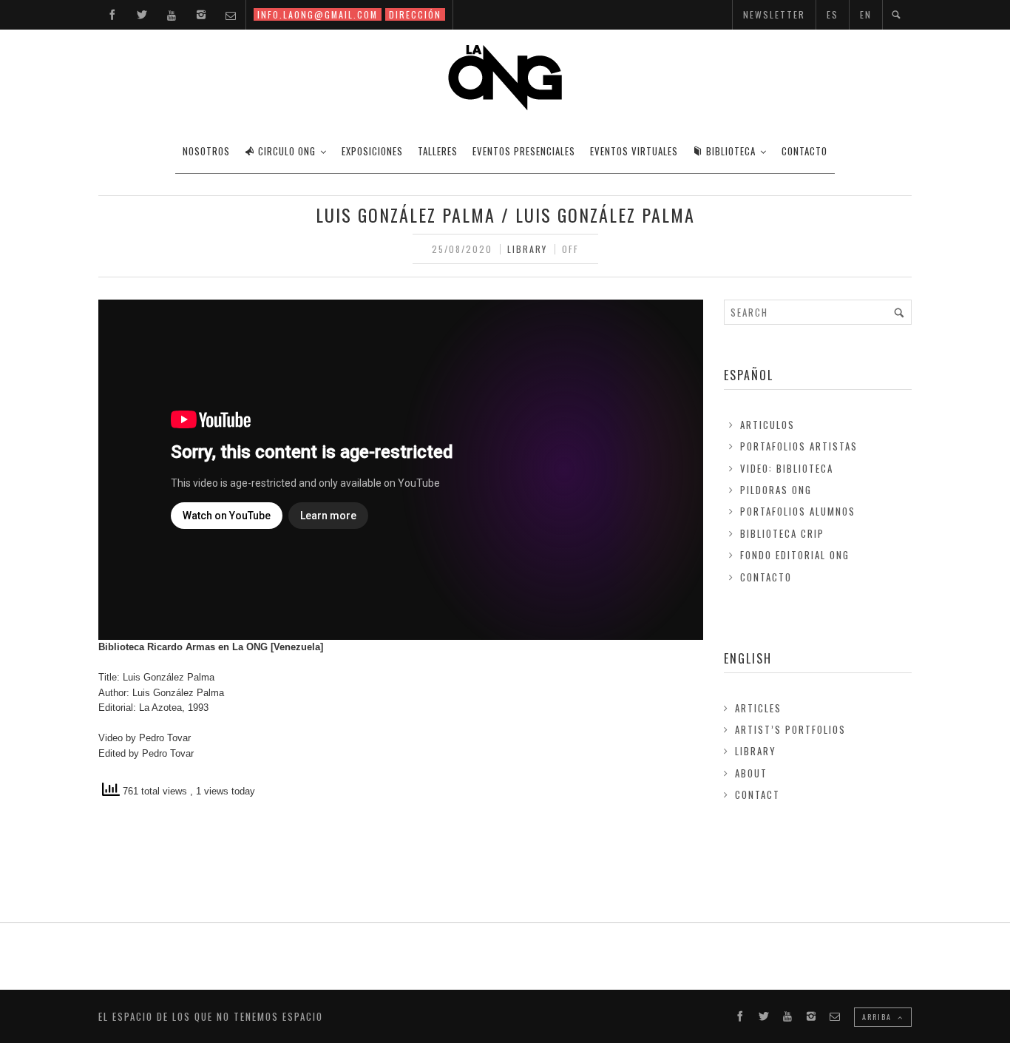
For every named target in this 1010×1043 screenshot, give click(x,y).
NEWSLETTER (774, 14)
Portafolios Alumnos (797, 511)
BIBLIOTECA (731, 151)
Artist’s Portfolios (790, 729)
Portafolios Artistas (799, 446)
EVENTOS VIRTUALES (634, 151)
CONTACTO (804, 151)
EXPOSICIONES (372, 151)
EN (866, 14)
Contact (757, 794)
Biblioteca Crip (782, 533)
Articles (758, 708)
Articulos (767, 424)
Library (527, 249)
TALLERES (438, 151)
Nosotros (206, 151)
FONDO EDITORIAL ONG (795, 554)
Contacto (766, 577)
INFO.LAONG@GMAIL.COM (317, 14)
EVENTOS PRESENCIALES (523, 151)
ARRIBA (878, 1016)
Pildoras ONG (776, 489)
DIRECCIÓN (415, 14)
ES (832, 14)
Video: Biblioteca (786, 468)
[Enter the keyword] (899, 312)
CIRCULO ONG (287, 151)
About (751, 773)
